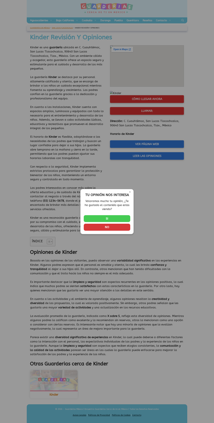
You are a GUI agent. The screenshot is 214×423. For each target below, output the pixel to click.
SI (107, 218)
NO (107, 227)
